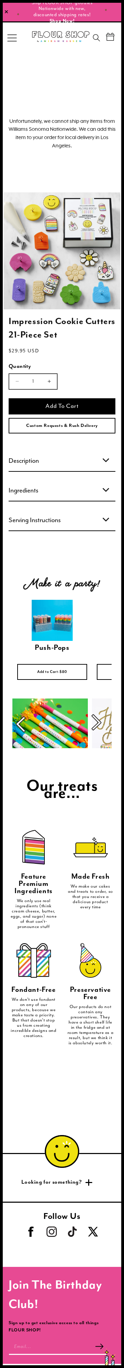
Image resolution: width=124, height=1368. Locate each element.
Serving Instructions (35, 520)
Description (24, 461)
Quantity (20, 366)
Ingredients (23, 491)
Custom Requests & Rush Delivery (62, 425)
